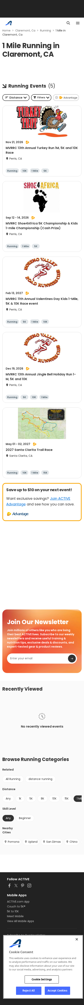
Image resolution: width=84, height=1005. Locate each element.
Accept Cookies (57, 990)
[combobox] (15, 97)
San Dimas (53, 842)
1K (20, 798)
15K (67, 798)
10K (54, 798)
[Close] (76, 939)
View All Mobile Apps (20, 921)
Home (6, 30)
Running (45, 30)
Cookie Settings (42, 979)
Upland (33, 842)
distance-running (40, 779)
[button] (41, 97)
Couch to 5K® (16, 906)
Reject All (28, 990)
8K (42, 798)
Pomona (13, 842)
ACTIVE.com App (18, 902)
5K (31, 798)
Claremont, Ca (25, 30)
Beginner (25, 818)
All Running (13, 779)
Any (8, 798)
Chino (74, 842)
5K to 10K (13, 911)
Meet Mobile (15, 916)
